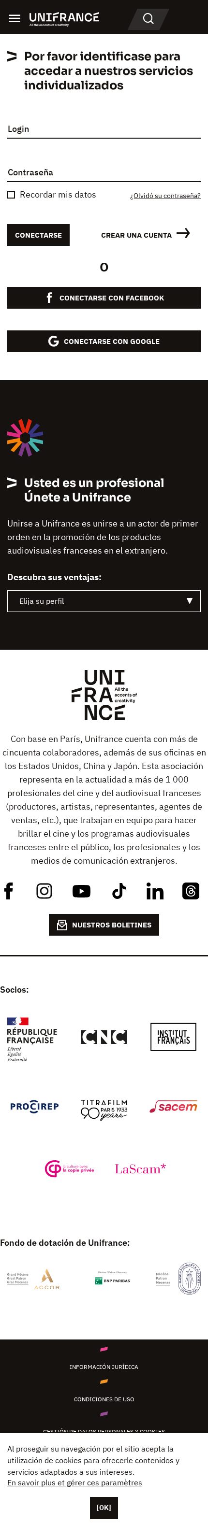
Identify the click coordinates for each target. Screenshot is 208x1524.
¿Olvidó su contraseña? (165, 196)
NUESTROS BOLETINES (111, 924)
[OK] (104, 1507)
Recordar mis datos (58, 194)
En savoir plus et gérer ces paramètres (74, 1482)
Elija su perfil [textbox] (41, 601)
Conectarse (38, 235)
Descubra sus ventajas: (54, 577)
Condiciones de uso (104, 1399)
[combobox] (104, 601)
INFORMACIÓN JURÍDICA (104, 1366)
